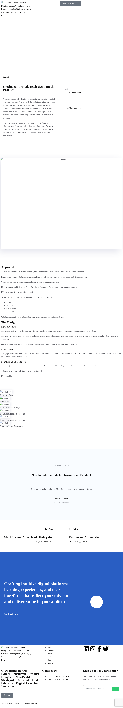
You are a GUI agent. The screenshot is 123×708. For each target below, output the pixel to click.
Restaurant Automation (84, 537)
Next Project (73, 529)
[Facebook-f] (99, 649)
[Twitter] (106, 649)
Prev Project (49, 529)
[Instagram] (93, 649)
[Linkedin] (86, 649)
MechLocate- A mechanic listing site (28, 537)
